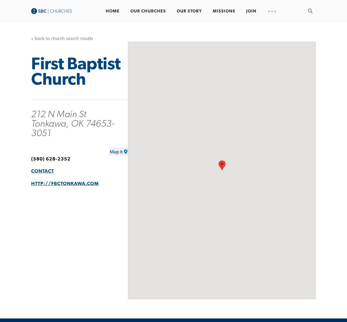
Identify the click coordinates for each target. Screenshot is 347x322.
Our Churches (148, 11)
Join (251, 11)
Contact (42, 171)
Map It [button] (116, 152)
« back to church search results (62, 38)
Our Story (189, 11)
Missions (224, 11)
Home (113, 11)
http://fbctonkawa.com (65, 183)
